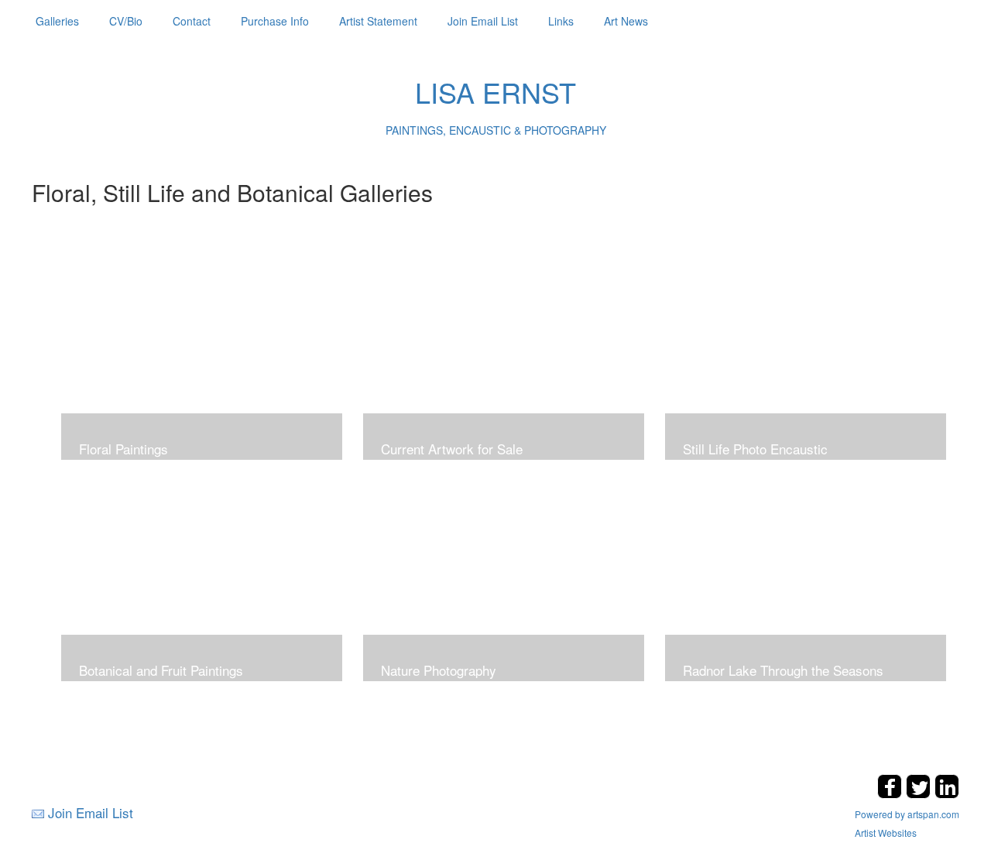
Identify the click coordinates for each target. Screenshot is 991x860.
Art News (626, 21)
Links (561, 21)
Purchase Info (275, 21)
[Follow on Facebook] (891, 793)
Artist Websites (886, 832)
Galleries (57, 21)
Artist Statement (378, 21)
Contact (192, 21)
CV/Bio (125, 21)
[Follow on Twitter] (920, 793)
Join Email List (482, 21)
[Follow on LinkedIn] (946, 793)
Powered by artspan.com (907, 814)
